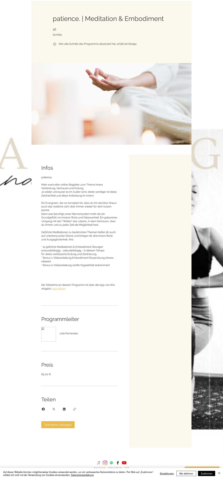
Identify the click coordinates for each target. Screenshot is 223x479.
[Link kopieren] (75, 409)
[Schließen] (219, 473)
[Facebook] (118, 463)
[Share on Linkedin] (64, 409)
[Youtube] (124, 463)
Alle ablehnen (186, 473)
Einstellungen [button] (167, 473)
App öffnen (58, 288)
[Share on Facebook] (43, 409)
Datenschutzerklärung (82, 475)
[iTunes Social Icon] (98, 463)
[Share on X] (54, 409)
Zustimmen (206, 473)
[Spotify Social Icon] (111, 463)
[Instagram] (105, 463)
